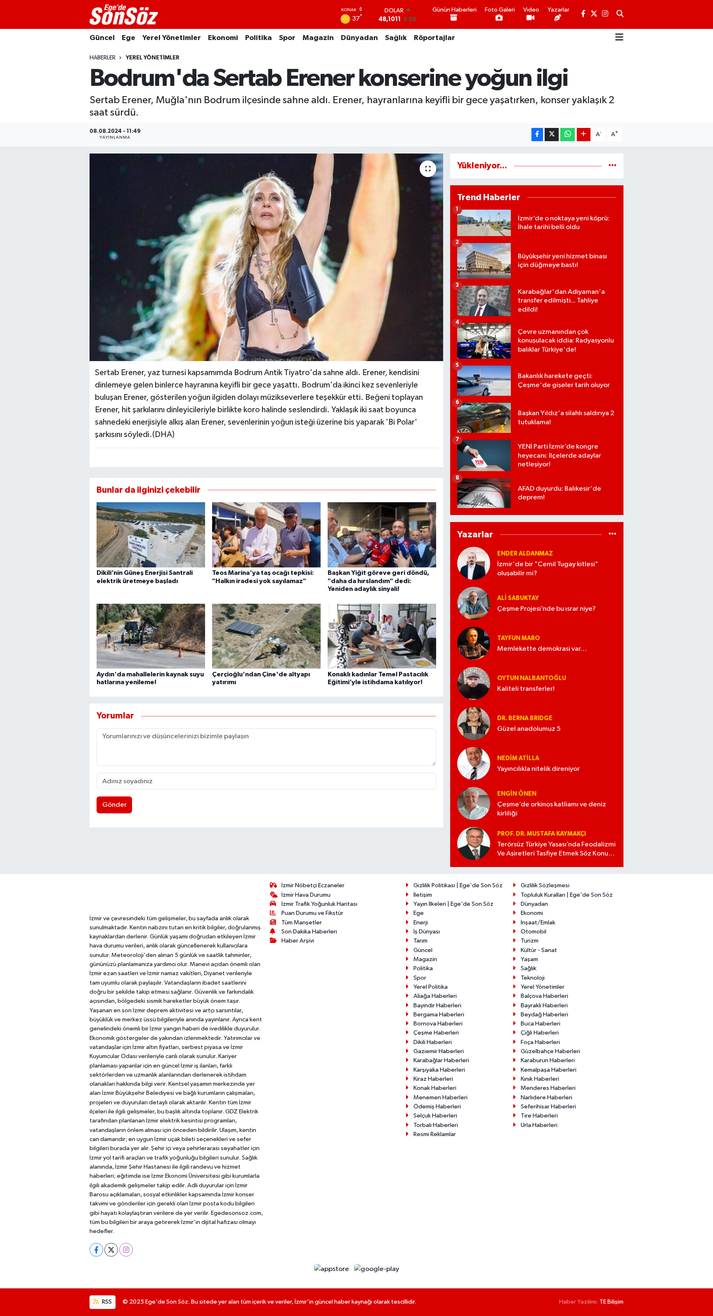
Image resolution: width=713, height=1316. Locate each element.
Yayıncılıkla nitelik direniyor (538, 769)
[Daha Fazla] (583, 135)
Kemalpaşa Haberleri (548, 1070)
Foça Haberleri (540, 1042)
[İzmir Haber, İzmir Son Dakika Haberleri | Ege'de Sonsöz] (125, 14)
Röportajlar (434, 38)
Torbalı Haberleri (435, 1125)
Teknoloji (533, 978)
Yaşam (529, 959)
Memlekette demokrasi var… (542, 648)
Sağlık (396, 38)
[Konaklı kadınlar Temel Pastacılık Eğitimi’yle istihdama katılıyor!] (382, 635)
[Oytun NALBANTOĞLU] (473, 683)
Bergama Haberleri (438, 1014)
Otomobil (533, 932)
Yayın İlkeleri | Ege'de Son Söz (453, 904)
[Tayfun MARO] (473, 643)
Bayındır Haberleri (437, 1005)
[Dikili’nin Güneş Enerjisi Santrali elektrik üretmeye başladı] (151, 534)
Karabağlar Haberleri (441, 1060)
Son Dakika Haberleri (309, 932)
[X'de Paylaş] (552, 135)
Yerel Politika (430, 987)
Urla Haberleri (539, 1125)
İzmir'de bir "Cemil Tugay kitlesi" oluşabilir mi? (547, 568)
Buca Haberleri (540, 1024)
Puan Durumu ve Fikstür (312, 913)
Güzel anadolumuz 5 (529, 728)
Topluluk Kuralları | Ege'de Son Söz (567, 895)
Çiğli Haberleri (540, 1033)
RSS (106, 1302)
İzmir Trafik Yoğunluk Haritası (319, 904)
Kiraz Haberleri (433, 1079)
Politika (258, 38)
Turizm (529, 941)
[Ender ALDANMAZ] (473, 563)
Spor (287, 38)
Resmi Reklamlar (434, 1134)
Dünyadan (359, 38)
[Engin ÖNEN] (473, 803)
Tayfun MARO (518, 638)
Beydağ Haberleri (544, 1014)
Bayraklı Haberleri (544, 1005)
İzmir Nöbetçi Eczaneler (313, 885)
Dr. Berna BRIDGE (524, 718)
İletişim (422, 895)
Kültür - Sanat (539, 950)
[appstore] (332, 1268)
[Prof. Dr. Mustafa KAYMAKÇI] (473, 843)
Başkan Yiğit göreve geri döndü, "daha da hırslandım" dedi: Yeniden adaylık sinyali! (378, 580)
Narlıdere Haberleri (546, 1097)
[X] (111, 1250)
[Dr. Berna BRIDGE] (473, 723)
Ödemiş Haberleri (437, 1106)
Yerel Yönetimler (171, 38)
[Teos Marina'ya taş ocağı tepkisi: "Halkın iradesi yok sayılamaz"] (266, 534)
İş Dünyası (426, 932)
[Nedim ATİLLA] (473, 763)
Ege (128, 38)
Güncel (102, 38)
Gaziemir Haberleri (438, 1051)
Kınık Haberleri (540, 1079)
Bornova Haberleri (438, 1024)
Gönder (114, 804)
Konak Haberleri (434, 1088)
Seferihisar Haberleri (548, 1106)
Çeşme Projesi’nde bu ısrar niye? (546, 608)
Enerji (420, 922)
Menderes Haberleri (548, 1088)
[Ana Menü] (619, 38)
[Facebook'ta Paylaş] (537, 135)
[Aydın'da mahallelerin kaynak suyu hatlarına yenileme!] (151, 635)
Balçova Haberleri (544, 996)
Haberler (103, 58)
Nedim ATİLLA (518, 758)
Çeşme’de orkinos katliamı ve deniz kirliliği (551, 809)
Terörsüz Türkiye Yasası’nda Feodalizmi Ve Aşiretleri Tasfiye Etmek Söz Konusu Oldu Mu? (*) (556, 849)
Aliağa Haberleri (435, 996)
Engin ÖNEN (516, 794)
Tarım (420, 941)
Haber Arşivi (297, 941)
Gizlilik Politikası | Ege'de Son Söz (458, 885)
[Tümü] (612, 165)
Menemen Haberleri (440, 1097)
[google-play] (376, 1268)
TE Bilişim (611, 1302)
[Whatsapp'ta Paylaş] (567, 135)
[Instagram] (126, 1250)
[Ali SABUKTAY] (473, 603)
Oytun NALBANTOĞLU (531, 678)
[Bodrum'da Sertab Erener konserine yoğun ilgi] (266, 257)
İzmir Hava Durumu (306, 895)
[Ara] (619, 14)
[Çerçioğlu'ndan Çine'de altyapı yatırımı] (266, 635)
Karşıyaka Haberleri (439, 1070)
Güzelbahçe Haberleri (550, 1051)
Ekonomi (223, 38)
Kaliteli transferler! (526, 688)
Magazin (318, 38)
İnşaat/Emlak (538, 922)
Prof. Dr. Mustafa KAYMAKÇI (541, 834)
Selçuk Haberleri (435, 1116)
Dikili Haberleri (432, 1042)
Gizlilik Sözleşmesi (545, 885)
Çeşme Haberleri (436, 1033)
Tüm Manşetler (301, 922)
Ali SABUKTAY (518, 598)
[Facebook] (96, 1250)
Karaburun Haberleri (548, 1060)
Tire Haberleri (539, 1116)
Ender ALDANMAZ (525, 553)
